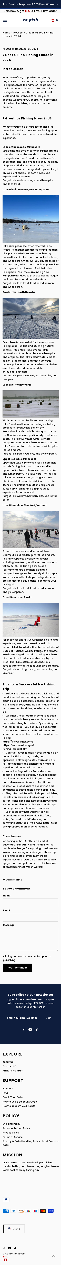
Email (6, 910)
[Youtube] (30, 1030)
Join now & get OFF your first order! (30, 11)
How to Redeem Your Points (19, 1106)
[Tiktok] (37, 1030)
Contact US (9, 1066)
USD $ (16, 1228)
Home (6, 32)
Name (6, 895)
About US (8, 1062)
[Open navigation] (11, 20)
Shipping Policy (11, 1124)
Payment (8, 1088)
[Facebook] (24, 1030)
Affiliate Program (13, 1070)
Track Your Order (13, 1097)
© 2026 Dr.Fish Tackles (14, 1253)
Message (8, 925)
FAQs (5, 1093)
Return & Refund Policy (16, 1128)
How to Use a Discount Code (20, 1101)
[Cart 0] (5, 1258)
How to (18, 32)
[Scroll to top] (54, 1256)
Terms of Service (13, 1137)
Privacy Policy (11, 1132)
